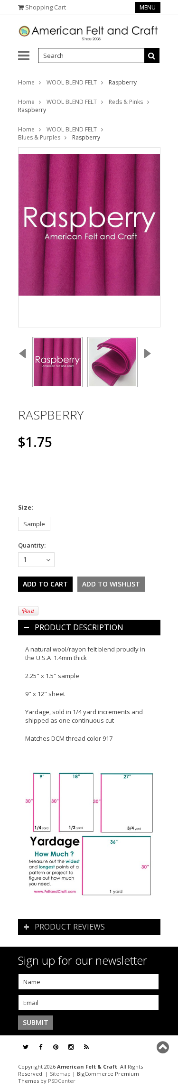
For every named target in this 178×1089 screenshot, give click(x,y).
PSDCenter (61, 1080)
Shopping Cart (45, 7)
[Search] (151, 55)
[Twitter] (25, 1047)
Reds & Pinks (126, 102)
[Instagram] (71, 1047)
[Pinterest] (55, 1047)
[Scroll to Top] (164, 1047)
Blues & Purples (39, 137)
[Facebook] (40, 1047)
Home (26, 82)
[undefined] (89, 237)
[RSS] (86, 1047)
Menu (148, 7)
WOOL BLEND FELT (72, 82)
